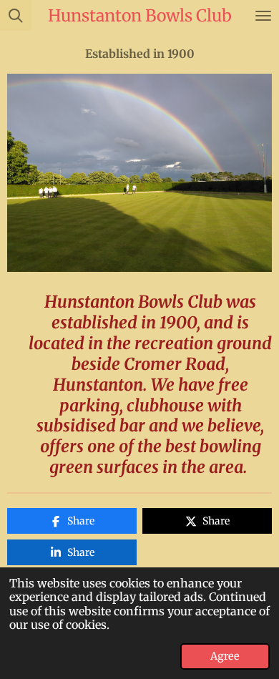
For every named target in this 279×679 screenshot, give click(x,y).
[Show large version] (139, 173)
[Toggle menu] (263, 15)
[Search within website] (15, 15)
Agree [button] (225, 656)
